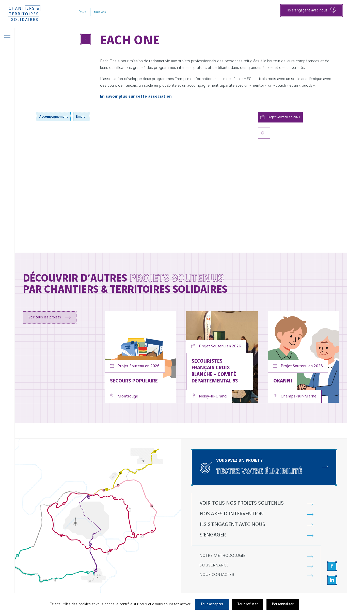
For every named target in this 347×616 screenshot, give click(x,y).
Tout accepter (211, 604)
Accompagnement (53, 116)
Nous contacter (216, 575)
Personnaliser (283, 604)
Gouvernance (214, 565)
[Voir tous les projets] (86, 39)
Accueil (83, 11)
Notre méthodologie (222, 555)
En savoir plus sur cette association (136, 96)
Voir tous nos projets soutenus (242, 503)
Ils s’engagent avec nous (232, 524)
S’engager (213, 535)
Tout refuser (247, 604)
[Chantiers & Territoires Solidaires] (24, 14)
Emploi (81, 116)
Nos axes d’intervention (232, 514)
